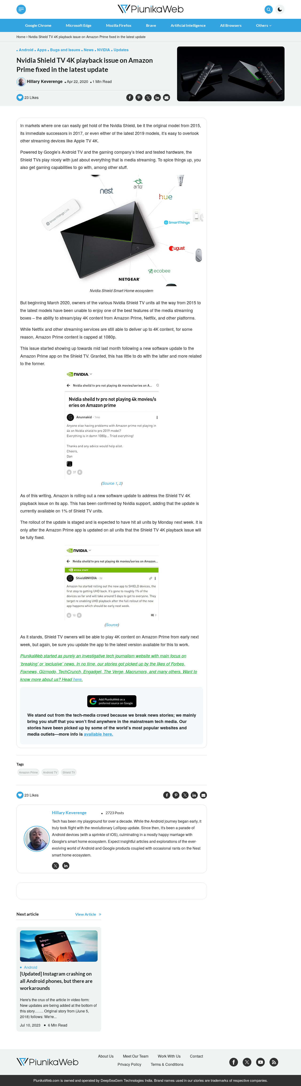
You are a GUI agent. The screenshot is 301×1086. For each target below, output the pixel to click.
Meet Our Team (135, 1056)
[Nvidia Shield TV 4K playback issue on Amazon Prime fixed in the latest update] (231, 73)
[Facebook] (233, 1061)
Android (30, 967)
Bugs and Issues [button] (65, 49)
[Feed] (273, 1061)
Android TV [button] (50, 772)
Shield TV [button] (69, 772)
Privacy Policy (129, 1064)
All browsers (231, 25)
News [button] (89, 49)
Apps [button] (42, 49)
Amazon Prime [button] (28, 772)
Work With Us (169, 1056)
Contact (196, 1056)
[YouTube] (260, 1061)
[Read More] (59, 946)
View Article (85, 914)
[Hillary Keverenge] (35, 839)
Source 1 (109, 483)
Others (262, 25)
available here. (98, 734)
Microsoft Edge (78, 25)
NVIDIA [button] (103, 49)
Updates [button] (121, 49)
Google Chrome (38, 25)
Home (20, 36)
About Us (106, 1056)
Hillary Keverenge (45, 81)
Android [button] (26, 49)
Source (112, 624)
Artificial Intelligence (188, 25)
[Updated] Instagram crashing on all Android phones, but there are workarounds (56, 981)
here (77, 679)
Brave (151, 25)
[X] (247, 1061)
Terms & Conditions (167, 1064)
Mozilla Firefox (118, 25)
